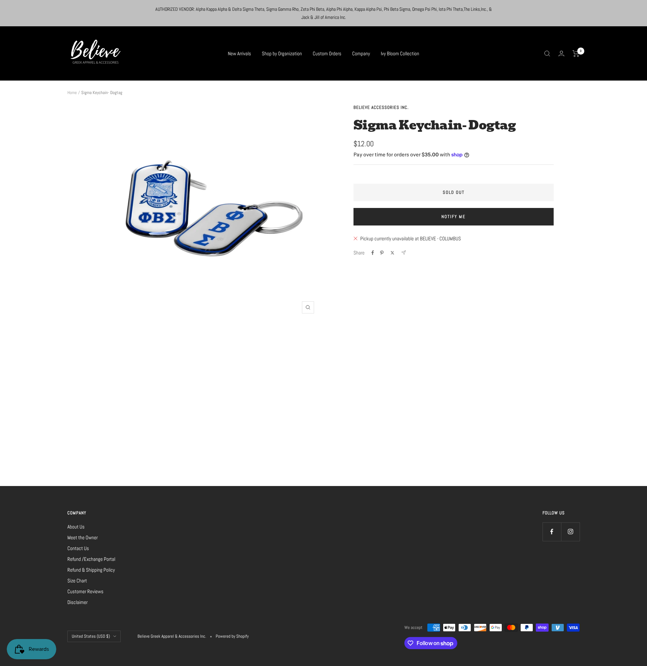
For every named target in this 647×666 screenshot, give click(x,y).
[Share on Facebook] (372, 252)
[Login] (561, 53)
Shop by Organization (282, 53)
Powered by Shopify (232, 636)
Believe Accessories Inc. (381, 107)
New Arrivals (239, 53)
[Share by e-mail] (403, 252)
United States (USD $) (91, 636)
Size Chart (77, 580)
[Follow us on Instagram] (570, 531)
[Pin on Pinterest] (381, 252)
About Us (76, 526)
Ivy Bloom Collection (400, 53)
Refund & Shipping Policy (91, 570)
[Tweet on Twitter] (392, 252)
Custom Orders (327, 53)
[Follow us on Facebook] (552, 531)
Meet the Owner (82, 537)
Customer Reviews (85, 591)
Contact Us (78, 548)
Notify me (453, 216)
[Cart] (576, 53)
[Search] (547, 54)
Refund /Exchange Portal (91, 559)
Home (72, 92)
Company (361, 53)
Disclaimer (77, 602)
